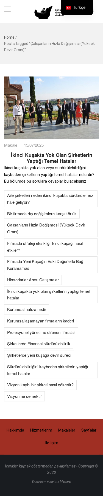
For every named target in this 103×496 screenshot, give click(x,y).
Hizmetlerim (41, 430)
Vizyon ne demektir (24, 396)
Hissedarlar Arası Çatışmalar (33, 279)
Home (9, 37)
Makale (10, 145)
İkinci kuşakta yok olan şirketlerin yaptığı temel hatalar (48, 294)
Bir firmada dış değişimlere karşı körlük (42, 213)
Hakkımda (15, 430)
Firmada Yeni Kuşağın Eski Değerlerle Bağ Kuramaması (45, 264)
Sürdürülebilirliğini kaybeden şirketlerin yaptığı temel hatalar (47, 370)
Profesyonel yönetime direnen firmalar (41, 332)
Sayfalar (88, 430)
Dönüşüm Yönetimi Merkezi (51, 481)
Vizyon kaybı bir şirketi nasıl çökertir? (40, 384)
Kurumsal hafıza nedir (26, 309)
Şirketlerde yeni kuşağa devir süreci (39, 355)
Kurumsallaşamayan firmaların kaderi (40, 321)
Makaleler (66, 430)
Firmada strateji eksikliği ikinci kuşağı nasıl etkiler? (45, 246)
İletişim (51, 442)
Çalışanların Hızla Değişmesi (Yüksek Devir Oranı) (46, 228)
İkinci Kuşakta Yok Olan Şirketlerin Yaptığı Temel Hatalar (51, 158)
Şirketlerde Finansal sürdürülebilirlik (38, 343)
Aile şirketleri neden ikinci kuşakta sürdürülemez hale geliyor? (50, 198)
